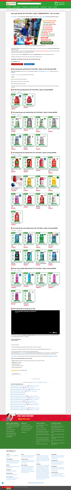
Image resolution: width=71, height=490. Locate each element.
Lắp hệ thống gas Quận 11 (40, 472)
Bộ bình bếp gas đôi (14, 474)
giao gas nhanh (42, 16)
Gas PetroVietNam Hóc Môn (55, 473)
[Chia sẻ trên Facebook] (32, 379)
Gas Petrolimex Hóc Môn (54, 467)
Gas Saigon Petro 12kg (39, 458)
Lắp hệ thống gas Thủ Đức (40, 465)
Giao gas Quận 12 (24, 460)
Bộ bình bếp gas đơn (9, 474)
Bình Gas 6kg (8, 455)
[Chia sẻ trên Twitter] (34, 379)
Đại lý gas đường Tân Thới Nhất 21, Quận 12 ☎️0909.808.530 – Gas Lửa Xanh (25, 409)
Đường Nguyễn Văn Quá (31, 466)
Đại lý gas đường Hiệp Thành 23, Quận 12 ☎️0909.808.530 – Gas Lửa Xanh (24, 396)
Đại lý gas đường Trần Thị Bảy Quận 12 (18, 394)
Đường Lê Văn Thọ (26, 472)
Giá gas (50, 7)
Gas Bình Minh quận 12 (61, 455)
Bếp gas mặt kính (16, 466)
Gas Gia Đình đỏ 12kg (45, 455)
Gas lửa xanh (27, 45)
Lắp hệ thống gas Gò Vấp (43, 475)
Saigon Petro (47, 71)
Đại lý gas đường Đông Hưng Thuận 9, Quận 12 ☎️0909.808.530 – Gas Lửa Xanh (25, 397)
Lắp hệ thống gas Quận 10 (45, 471)
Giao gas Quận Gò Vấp (30, 460)
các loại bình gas (23, 352)
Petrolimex (11, 460)
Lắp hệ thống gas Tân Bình (45, 476)
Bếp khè (8, 479)
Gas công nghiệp (16, 7)
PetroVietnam (15, 460)
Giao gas (9, 7)
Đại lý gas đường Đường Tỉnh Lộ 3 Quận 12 (16, 340)
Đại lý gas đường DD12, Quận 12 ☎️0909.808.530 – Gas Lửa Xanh (23, 387)
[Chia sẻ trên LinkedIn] (39, 379)
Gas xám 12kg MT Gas (44, 459)
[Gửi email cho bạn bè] (35, 379)
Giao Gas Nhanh (9, 436)
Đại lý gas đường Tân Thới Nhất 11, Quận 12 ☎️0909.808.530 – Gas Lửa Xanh (25, 404)
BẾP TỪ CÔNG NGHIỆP (12, 479)
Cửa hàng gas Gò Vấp (39, 482)
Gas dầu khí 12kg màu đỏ (43, 460)
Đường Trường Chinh (24, 466)
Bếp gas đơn (8, 466)
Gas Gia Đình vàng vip (39, 455)
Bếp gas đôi (11, 466)
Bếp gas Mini (11, 467)
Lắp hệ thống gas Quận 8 (44, 470)
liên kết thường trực (44, 382)
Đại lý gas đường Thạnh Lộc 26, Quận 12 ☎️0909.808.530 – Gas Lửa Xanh (24, 402)
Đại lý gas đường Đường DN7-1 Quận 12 (18, 392)
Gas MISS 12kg (38, 459)
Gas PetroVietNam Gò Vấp (57, 474)
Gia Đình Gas (43, 352)
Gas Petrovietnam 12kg (46, 458)
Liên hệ (55, 7)
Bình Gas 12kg (12, 455)
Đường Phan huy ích (24, 467)
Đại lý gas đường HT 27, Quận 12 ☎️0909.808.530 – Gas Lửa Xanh (23, 401)
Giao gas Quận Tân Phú (30, 461)
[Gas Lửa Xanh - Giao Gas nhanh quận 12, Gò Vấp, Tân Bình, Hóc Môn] (11, 3)
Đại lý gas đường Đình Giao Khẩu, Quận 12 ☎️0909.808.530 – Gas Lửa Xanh (24, 399)
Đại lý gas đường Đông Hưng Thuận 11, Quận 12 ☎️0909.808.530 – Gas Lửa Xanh (25, 389)
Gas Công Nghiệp (28, 455)
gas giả (22, 81)
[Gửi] (40, 3)
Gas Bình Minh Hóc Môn (54, 455)
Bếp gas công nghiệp (34, 7)
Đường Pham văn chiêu (30, 467)
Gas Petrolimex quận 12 (61, 467)
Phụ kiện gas (44, 7)
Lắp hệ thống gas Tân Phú (40, 477)
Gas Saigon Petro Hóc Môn (54, 461)
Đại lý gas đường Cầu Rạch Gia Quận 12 (18, 406)
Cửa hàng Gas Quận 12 (35, 382)
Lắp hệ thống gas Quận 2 (40, 466)
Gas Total (17, 461)
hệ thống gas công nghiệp (52, 356)
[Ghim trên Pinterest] (37, 379)
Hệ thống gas (25, 7)
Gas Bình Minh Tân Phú (54, 458)
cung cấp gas (17, 74)
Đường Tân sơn (28, 471)
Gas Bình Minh (23, 432)
